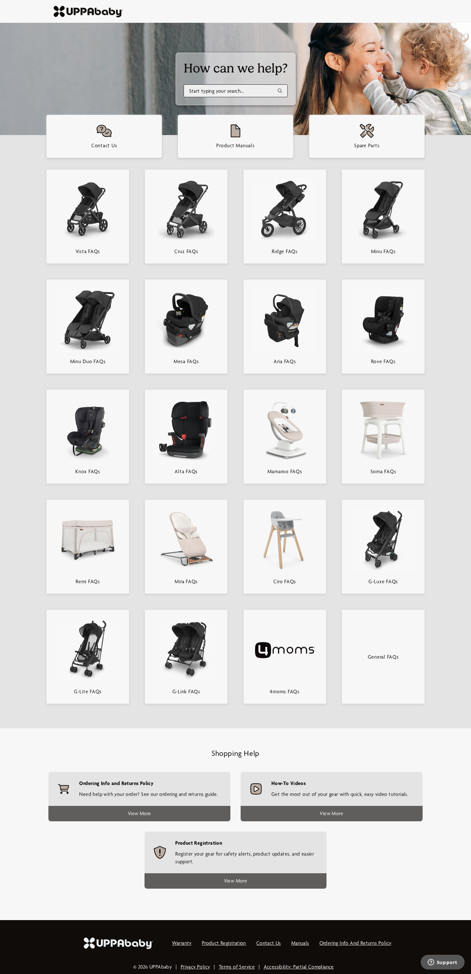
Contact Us (268, 943)
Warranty (182, 943)
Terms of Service (237, 967)
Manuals (300, 943)
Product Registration (224, 943)
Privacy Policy (195, 967)
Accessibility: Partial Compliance (299, 967)
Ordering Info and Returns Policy (355, 943)
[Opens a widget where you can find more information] (442, 963)
